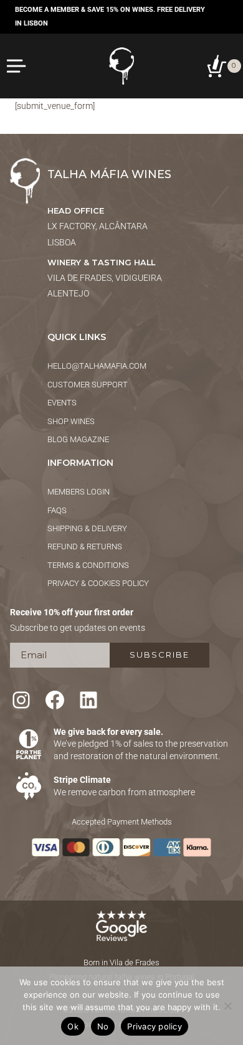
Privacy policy (154, 1026)
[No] (227, 1006)
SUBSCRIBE (159, 655)
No (103, 1026)
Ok (73, 1026)
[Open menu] (17, 65)
